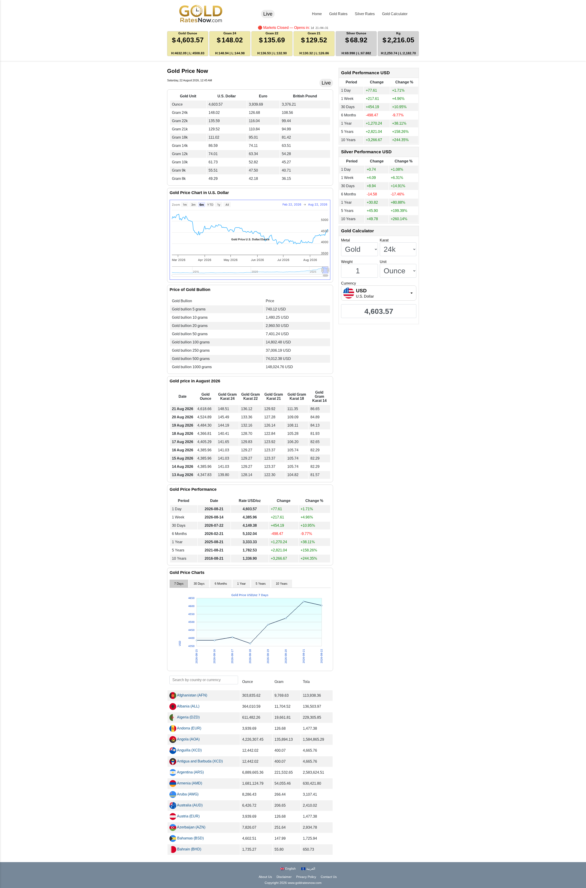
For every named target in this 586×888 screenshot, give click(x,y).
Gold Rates (338, 14)
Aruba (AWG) (187, 794)
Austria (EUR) (188, 816)
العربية (310, 868)
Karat (384, 240)
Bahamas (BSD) (190, 838)
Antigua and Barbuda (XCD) (199, 761)
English (290, 868)
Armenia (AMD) (189, 783)
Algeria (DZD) (188, 717)
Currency (348, 283)
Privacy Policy (306, 877)
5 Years (261, 583)
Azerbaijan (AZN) (190, 827)
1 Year (241, 583)
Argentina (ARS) (190, 772)
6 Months (221, 583)
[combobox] (378, 293)
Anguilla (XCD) (189, 750)
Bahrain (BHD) (188, 849)
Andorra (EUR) (188, 728)
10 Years (282, 583)
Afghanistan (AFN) (191, 695)
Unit (383, 262)
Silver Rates (365, 14)
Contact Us (329, 877)
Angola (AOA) (188, 739)
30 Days (199, 583)
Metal (345, 240)
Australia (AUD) (189, 805)
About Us (265, 877)
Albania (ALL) (187, 706)
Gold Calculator (394, 14)
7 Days (179, 583)
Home (317, 14)
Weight (347, 262)
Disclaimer (284, 877)
